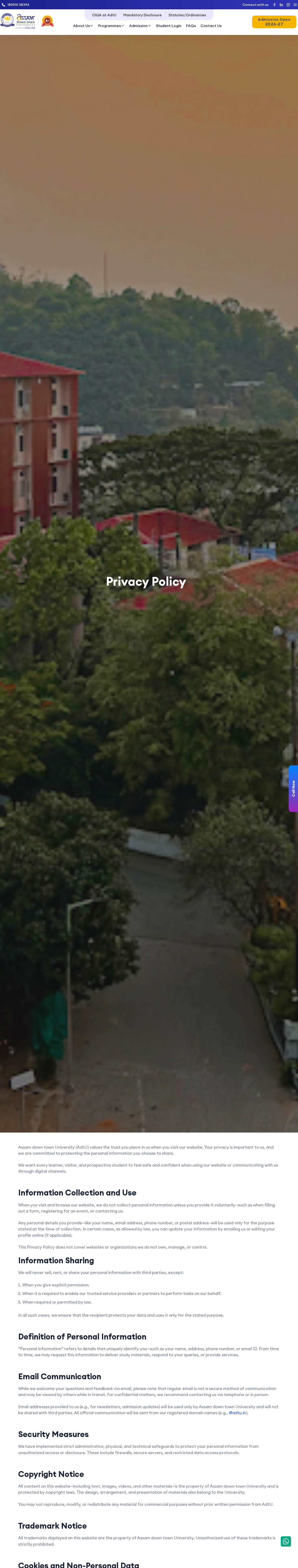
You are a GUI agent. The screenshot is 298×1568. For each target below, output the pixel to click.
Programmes (109, 25)
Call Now (293, 789)
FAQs (191, 25)
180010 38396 (18, 5)
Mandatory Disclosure (142, 15)
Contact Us (211, 25)
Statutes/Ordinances (187, 15)
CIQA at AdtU (104, 15)
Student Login (168, 25)
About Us (81, 25)
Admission (138, 25)
